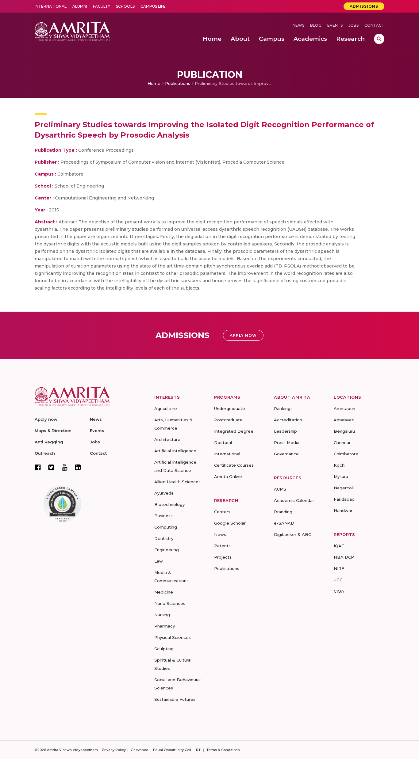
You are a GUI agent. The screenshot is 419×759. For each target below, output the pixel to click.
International (51, 6)
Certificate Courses (234, 465)
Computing (165, 527)
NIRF (339, 568)
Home (154, 83)
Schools (125, 6)
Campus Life (153, 6)
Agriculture (165, 408)
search (379, 39)
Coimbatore (346, 453)
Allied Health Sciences (177, 481)
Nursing (162, 614)
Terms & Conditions (223, 750)
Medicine (163, 592)
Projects (223, 557)
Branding (283, 511)
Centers (222, 511)
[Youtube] (64, 467)
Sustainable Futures (174, 699)
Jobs (353, 25)
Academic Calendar (294, 500)
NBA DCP (344, 557)
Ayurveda (164, 493)
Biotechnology (169, 504)
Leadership (285, 431)
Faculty (101, 6)
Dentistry (163, 538)
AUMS (280, 489)
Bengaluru (344, 431)
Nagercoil (344, 487)
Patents (222, 545)
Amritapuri (344, 408)
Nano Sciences (169, 603)
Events (335, 25)
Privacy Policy (114, 750)
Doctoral (223, 442)
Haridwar (343, 510)
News (298, 25)
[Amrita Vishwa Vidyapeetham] (72, 31)
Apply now (46, 419)
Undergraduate (229, 408)
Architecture (167, 439)
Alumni (79, 6)
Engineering (166, 549)
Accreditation (288, 419)
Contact (374, 25)
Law (158, 561)
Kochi (339, 465)
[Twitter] (51, 467)
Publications (177, 83)
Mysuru (341, 476)
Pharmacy (164, 626)
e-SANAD (284, 523)
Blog (315, 25)
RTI (199, 750)
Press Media (286, 442)
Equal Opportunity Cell (172, 750)
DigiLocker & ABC (292, 534)
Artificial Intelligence (175, 450)
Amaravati (344, 419)
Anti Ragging (49, 441)
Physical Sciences (172, 637)
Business (163, 515)
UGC (338, 579)
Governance (286, 453)
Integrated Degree (233, 431)
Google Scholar (230, 523)
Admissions (364, 6)
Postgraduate (228, 419)
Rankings (283, 408)
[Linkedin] (78, 467)
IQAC (339, 545)
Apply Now (243, 335)
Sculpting (164, 648)
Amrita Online (228, 476)
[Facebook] (38, 467)
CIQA (339, 591)
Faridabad (344, 499)
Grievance (139, 750)
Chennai (342, 442)
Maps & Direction (53, 430)
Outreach (45, 453)
